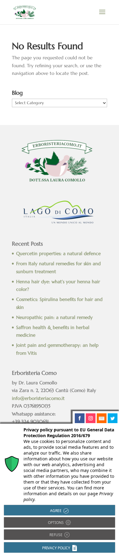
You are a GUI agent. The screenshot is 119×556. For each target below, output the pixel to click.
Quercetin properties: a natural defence (58, 253)
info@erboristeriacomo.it (38, 398)
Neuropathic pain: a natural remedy (54, 317)
